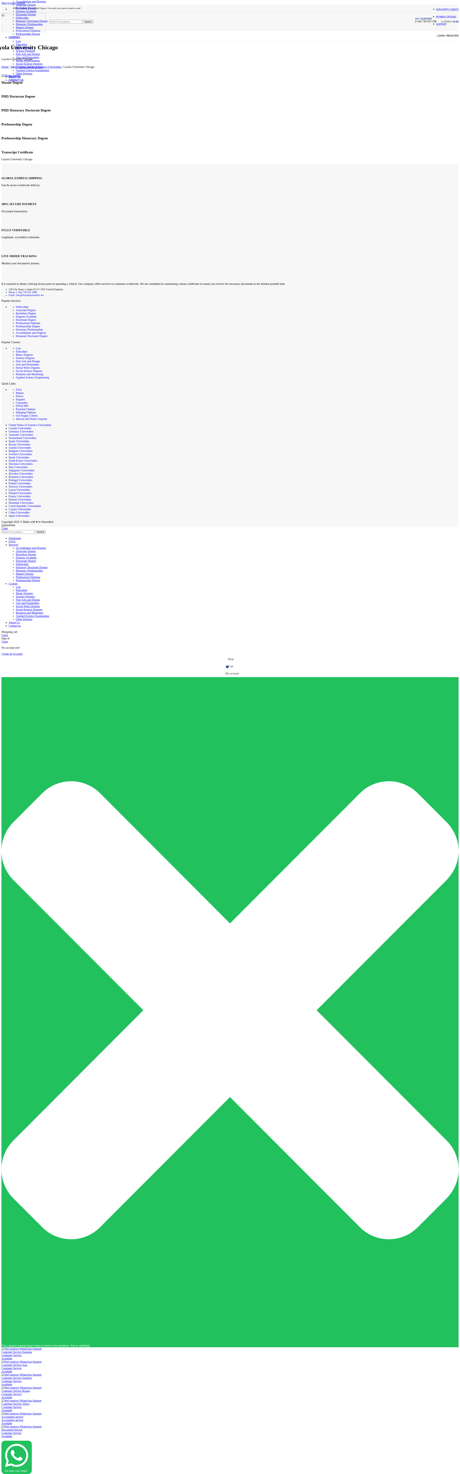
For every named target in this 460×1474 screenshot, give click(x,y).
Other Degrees (24, 73)
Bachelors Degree (26, 8)
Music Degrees (24, 47)
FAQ (19, 389)
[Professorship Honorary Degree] (19, 131)
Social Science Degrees (29, 63)
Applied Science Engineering (32, 70)
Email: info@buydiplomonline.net (26, 295)
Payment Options (25, 409)
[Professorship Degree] (14, 117)
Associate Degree (26, 4)
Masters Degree (25, 573)
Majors (20, 392)
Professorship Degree (28, 33)
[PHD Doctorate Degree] (14, 89)
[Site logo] (23, 31)
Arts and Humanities (27, 57)
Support (20, 399)
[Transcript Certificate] (13, 145)
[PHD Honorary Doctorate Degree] (19, 103)
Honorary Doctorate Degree (32, 336)
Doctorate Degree (26, 319)
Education (21, 44)
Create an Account (11, 653)
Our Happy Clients (26, 415)
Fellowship (22, 306)
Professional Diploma (28, 323)
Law (18, 41)
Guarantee (21, 402)
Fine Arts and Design (28, 54)
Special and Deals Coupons (31, 418)
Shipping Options (26, 412)
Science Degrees (25, 50)
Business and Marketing (29, 67)
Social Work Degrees (28, 60)
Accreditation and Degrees (31, 1)
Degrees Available (26, 11)
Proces (19, 396)
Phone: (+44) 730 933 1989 (23, 292)
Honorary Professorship (29, 329)
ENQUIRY (22, 405)
